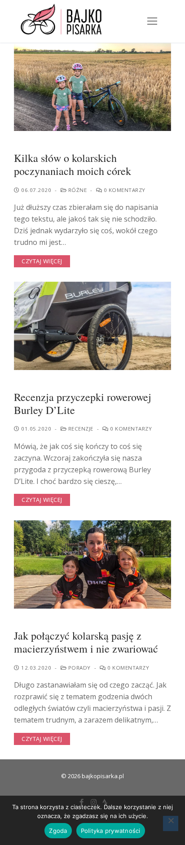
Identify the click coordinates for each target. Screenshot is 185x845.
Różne (76, 190)
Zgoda (58, 830)
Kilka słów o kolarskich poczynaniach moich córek (72, 165)
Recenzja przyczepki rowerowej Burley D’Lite (82, 404)
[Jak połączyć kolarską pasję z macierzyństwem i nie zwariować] (92, 564)
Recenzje (79, 428)
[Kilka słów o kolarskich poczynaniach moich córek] (92, 87)
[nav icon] (152, 21)
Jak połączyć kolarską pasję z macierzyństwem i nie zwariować (86, 642)
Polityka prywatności (111, 830)
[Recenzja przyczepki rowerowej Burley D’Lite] (92, 326)
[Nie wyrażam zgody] (170, 823)
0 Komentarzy (123, 190)
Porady (78, 667)
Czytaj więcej (42, 261)
